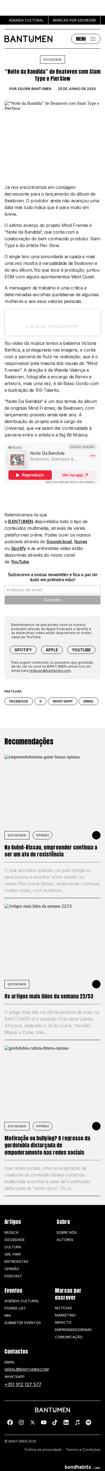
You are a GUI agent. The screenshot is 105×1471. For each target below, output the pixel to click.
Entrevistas (16, 1261)
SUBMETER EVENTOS (22, 1322)
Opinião (42, 835)
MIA (7, 1315)
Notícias (63, 1308)
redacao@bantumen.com (50, 670)
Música (11, 1232)
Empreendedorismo (73, 1329)
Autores (65, 1239)
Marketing (65, 1315)
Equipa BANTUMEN (34, 89)
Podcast (13, 1276)
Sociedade (52, 59)
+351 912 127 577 (22, 1384)
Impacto (63, 1322)
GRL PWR (12, 1254)
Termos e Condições (83, 1450)
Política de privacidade (43, 1450)
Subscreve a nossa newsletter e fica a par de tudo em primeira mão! (52, 577)
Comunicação (69, 1337)
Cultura (12, 1247)
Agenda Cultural (21, 1301)
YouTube (20, 561)
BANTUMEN (20, 521)
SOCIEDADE (17, 835)
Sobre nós (67, 1232)
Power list (15, 1308)
